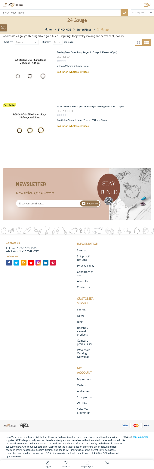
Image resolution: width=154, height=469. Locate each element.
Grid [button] (138, 42)
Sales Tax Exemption (83, 411)
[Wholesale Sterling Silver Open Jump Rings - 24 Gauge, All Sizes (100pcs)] (30, 76)
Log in (48, 466)
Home (48, 29)
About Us (82, 281)
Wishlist (82, 403)
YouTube (31, 263)
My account (84, 379)
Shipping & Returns (83, 258)
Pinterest (53, 263)
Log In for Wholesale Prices (73, 71)
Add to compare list (146, 75)
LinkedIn (45, 263)
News (80, 315)
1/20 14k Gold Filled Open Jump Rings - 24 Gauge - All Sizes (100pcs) (91, 106)
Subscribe (92, 203)
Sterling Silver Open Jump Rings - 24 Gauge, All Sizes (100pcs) (87, 52)
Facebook (9, 263)
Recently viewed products (82, 331)
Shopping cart (85, 397)
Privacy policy (85, 265)
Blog (80, 321)
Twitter (16, 263)
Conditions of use (85, 273)
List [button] (146, 42)
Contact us (83, 287)
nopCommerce (140, 437)
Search (124, 12)
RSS (23, 263)
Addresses (83, 391)
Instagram (38, 263)
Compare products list (84, 342)
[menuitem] (86, 250)
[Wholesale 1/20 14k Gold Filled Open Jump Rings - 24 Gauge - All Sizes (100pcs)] (30, 130)
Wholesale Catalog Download (83, 353)
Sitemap (82, 250)
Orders (81, 385)
